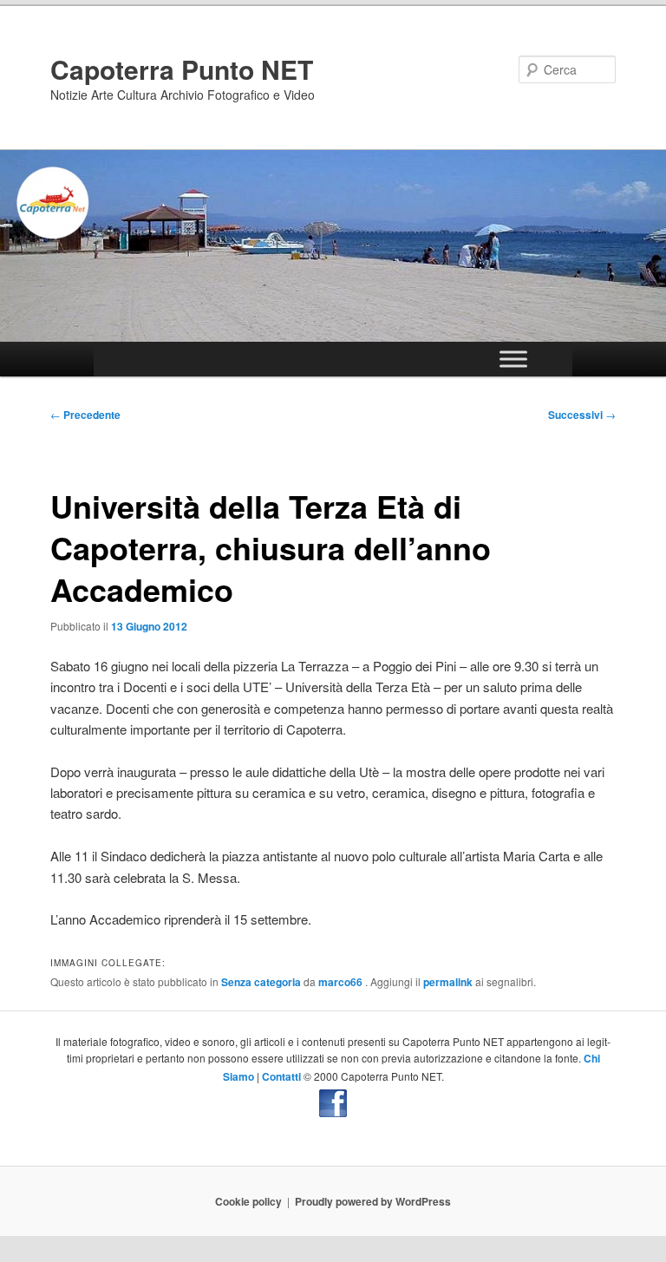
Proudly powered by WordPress (373, 1201)
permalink (448, 982)
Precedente (85, 414)
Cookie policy (248, 1201)
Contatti (281, 1076)
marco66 (341, 982)
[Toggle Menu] (513, 359)
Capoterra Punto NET (181, 69)
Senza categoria (261, 982)
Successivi (582, 414)
